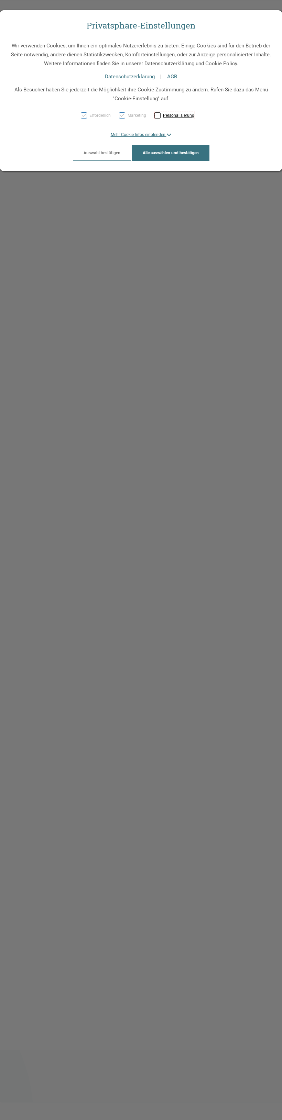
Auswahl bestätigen (102, 152)
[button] (141, 134)
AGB (172, 77)
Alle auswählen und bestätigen (171, 152)
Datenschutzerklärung (130, 77)
